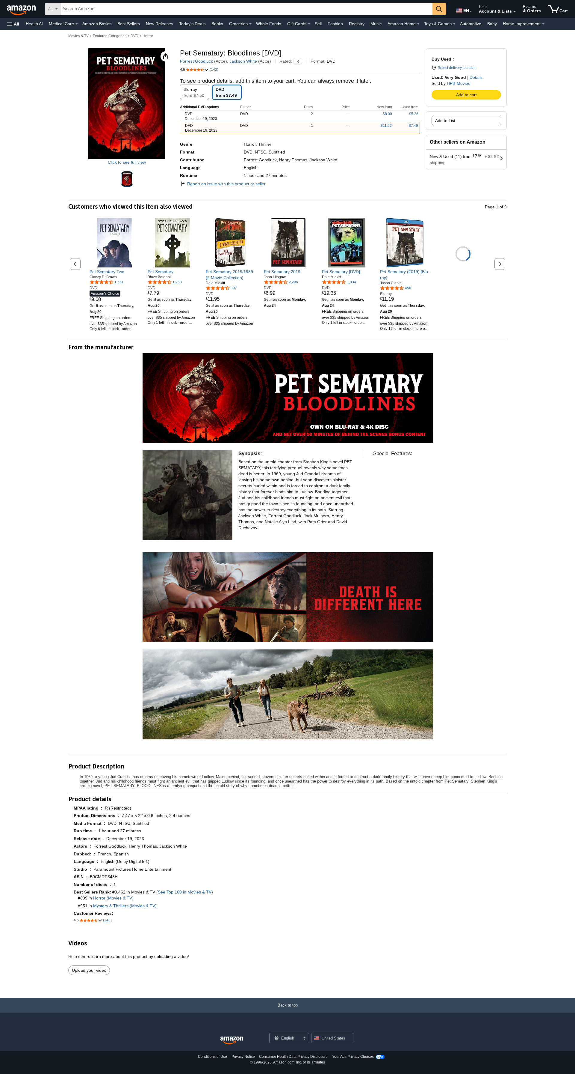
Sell (318, 23)
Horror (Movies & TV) (113, 898)
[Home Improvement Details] (543, 24)
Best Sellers (128, 23)
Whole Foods (268, 23)
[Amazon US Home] (231, 1040)
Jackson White (243, 61)
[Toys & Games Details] (454, 24)
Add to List (445, 120)
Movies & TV (78, 36)
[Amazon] (22, 8)
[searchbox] (246, 9)
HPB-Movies (458, 83)
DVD (134, 36)
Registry (356, 23)
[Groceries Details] (250, 24)
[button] (13, 24)
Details (476, 77)
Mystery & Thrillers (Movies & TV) (125, 905)
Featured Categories (109, 36)
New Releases (159, 23)
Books (217, 23)
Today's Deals (192, 23)
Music (376, 23)
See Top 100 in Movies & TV (184, 892)
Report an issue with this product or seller (226, 183)
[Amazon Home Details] (418, 24)
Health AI (34, 23)
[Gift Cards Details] (309, 24)
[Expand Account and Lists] (514, 11)
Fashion (335, 23)
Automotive (470, 23)
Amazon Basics (96, 23)
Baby (492, 23)
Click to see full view (127, 162)
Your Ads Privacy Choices (353, 1057)
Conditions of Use (212, 1057)
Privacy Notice (243, 1057)
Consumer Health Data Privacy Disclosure (293, 1057)
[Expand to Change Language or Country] (471, 11)
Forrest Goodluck (196, 61)
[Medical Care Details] (76, 24)
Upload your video (89, 970)
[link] (114, 272)
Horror (148, 36)
